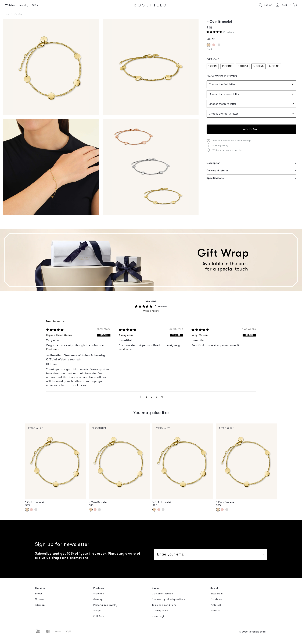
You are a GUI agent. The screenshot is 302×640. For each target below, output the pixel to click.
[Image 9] (51, 167)
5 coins (274, 66)
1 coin (212, 66)
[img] (55, 330)
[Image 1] (51, 67)
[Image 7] (151, 167)
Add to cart (251, 129)
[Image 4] (151, 67)
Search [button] (268, 5)
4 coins (258, 66)
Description (251, 163)
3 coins (243, 66)
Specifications (251, 178)
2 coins (227, 66)
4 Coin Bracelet (34, 502)
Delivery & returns (251, 170)
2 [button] (146, 397)
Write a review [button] (151, 311)
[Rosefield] (150, 5)
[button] (286, 5)
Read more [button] (52, 349)
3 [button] (152, 397)
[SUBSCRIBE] (263, 554)
